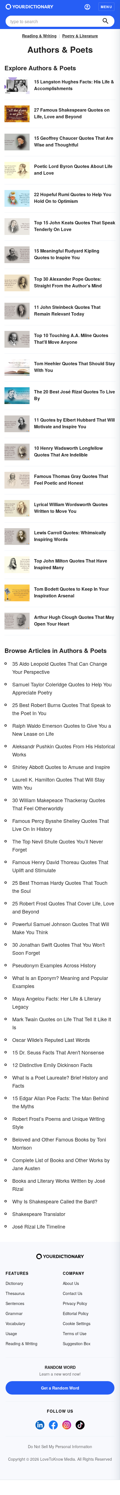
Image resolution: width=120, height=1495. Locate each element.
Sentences (15, 1303)
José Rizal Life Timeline (38, 1226)
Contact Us (72, 1293)
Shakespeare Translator (38, 1213)
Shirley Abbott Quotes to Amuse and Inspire (61, 766)
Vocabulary (15, 1323)
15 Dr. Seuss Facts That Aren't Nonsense (58, 1052)
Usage (11, 1333)
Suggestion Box (76, 1343)
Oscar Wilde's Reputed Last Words (51, 1039)
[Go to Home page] (29, 6)
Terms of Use (75, 1333)
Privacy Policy (75, 1303)
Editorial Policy (75, 1313)
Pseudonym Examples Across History (54, 965)
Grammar (14, 1313)
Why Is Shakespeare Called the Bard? (54, 1201)
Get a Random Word (60, 1388)
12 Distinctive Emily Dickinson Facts (52, 1064)
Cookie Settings (76, 1323)
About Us (71, 1283)
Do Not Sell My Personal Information (60, 1446)
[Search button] (105, 21)
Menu (106, 6)
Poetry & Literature (80, 36)
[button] (87, 7)
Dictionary (14, 1283)
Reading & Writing (39, 36)
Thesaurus (15, 1293)
